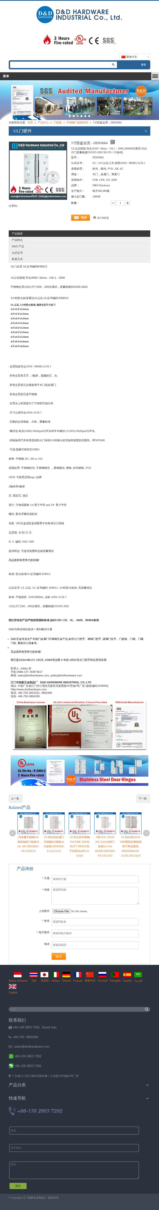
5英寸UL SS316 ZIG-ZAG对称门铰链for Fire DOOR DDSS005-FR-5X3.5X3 (105, 846)
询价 (84, 217)
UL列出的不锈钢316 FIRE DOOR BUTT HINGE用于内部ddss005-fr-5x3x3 (79, 846)
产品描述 (17, 233)
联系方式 (17, 259)
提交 (59, 956)
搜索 (143, 64)
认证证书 (17, 252)
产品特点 (17, 240)
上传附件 (44, 911)
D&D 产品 (18, 246)
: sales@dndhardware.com (29, 1046)
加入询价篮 (103, 217)
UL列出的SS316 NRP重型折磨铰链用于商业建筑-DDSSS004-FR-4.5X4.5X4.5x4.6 (131, 846)
